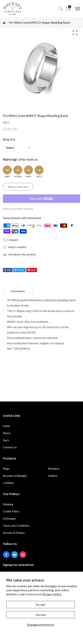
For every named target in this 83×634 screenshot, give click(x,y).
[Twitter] (14, 554)
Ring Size (9, 139)
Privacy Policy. (52, 594)
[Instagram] (22, 554)
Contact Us (10, 447)
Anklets (52, 475)
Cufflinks (8, 482)
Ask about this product (22, 254)
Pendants (54, 468)
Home (6, 425)
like (9, 269)
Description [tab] (18, 291)
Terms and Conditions (16, 525)
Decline (41, 614)
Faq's (6, 440)
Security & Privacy (14, 532)
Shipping (8, 504)
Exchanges (9, 518)
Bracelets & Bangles (15, 475)
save (33, 269)
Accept (40, 604)
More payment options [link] (18, 208)
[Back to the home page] (4, 23)
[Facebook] (6, 554)
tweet (21, 269)
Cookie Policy (11, 511)
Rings (6, 468)
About (7, 433)
